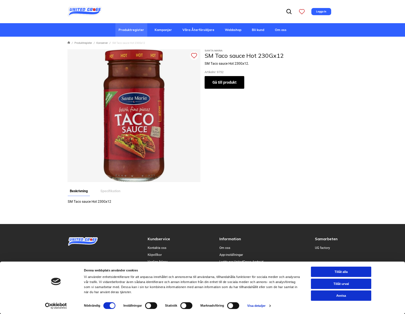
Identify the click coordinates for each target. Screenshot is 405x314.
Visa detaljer (256, 305)
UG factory (322, 248)
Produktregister (131, 30)
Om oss (280, 30)
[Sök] (289, 11)
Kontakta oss (157, 248)
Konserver (102, 43)
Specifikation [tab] (110, 191)
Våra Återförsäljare (198, 30)
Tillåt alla (341, 272)
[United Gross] (85, 11)
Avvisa (341, 295)
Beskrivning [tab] (79, 191)
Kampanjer (163, 30)
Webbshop (233, 30)
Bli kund (258, 30)
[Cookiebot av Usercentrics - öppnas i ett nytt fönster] (56, 306)
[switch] (151, 305)
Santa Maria (214, 50)
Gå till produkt (224, 82)
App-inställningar (231, 255)
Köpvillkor (155, 255)
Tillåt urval (341, 284)
